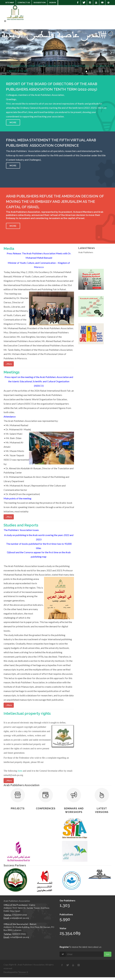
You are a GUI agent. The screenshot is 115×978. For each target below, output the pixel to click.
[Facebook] (78, 2)
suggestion (40, 2)
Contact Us (24, 2)
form (20, 770)
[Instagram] (90, 2)
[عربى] (108, 2)
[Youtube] (96, 2)
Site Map (9, 2)
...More (9, 364)
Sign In (52, 2)
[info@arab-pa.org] (102, 2)
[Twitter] (84, 2)
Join (107, 954)
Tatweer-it (23, 972)
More (13, 122)
